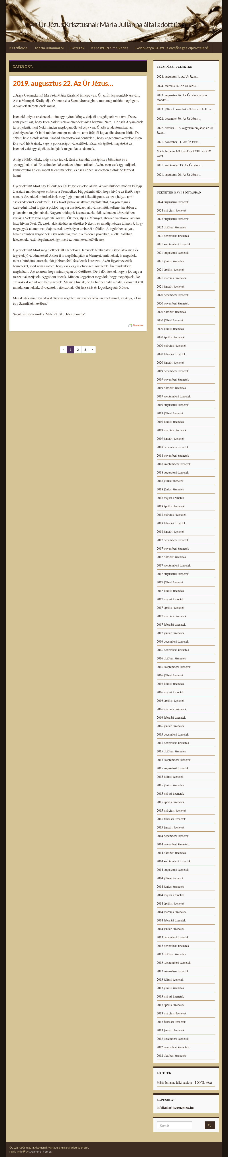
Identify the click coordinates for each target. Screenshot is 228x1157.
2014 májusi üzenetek (170, 895)
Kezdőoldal (18, 48)
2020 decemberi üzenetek (173, 295)
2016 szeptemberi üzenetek (174, 667)
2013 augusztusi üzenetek (173, 971)
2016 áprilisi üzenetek (170, 700)
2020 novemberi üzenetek (173, 303)
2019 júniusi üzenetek (170, 421)
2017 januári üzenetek (170, 633)
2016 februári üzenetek (171, 717)
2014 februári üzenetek (171, 920)
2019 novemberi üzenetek (173, 379)
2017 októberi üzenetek (171, 557)
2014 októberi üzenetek (171, 853)
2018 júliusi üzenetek (170, 481)
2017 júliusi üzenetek (170, 582)
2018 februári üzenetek (171, 523)
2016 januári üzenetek (170, 726)
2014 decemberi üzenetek (173, 836)
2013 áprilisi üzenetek (170, 1005)
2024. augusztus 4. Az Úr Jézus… (178, 76)
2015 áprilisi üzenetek (170, 802)
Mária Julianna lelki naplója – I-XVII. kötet (184, 1082)
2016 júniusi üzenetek (170, 683)
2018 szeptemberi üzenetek (174, 464)
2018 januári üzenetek (170, 531)
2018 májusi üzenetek (170, 498)
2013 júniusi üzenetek (170, 988)
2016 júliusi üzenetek (170, 675)
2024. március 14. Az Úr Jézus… (178, 86)
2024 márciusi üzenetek (171, 210)
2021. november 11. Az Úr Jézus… (179, 142)
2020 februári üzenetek (171, 354)
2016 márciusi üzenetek (171, 709)
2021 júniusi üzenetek (170, 261)
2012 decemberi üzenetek (173, 1038)
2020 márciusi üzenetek (171, 345)
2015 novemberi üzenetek (173, 743)
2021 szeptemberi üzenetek (174, 244)
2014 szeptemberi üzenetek (174, 861)
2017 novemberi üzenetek (173, 548)
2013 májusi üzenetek (170, 996)
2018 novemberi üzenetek (173, 455)
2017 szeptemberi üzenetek (174, 565)
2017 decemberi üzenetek (173, 540)
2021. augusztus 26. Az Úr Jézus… (179, 174)
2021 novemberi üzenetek (173, 236)
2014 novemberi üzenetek (173, 844)
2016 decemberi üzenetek (173, 641)
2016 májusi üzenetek (170, 692)
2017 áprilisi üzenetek (170, 607)
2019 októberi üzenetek (171, 388)
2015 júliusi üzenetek (170, 776)
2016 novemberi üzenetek (173, 650)
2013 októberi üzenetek (171, 954)
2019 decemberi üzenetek (173, 371)
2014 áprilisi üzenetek (170, 903)
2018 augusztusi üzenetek (173, 472)
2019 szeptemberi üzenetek (174, 396)
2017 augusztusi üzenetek (173, 574)
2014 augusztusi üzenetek (173, 869)
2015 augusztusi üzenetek (173, 768)
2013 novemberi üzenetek (173, 945)
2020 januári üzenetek (170, 362)
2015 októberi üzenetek (171, 751)
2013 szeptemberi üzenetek (174, 962)
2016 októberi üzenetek (171, 658)
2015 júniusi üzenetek (170, 785)
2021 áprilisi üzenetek (170, 269)
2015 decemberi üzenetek (173, 734)
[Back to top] (218, 1147)
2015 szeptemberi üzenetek (174, 760)
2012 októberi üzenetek (171, 1055)
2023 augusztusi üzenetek (173, 219)
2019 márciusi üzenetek (171, 430)
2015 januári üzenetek (170, 827)
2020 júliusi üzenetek (170, 320)
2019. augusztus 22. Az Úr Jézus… (63, 83)
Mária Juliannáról (49, 48)
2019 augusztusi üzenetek (173, 405)
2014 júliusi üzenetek (170, 878)
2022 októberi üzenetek (171, 227)
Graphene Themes (40, 1151)
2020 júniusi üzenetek (170, 329)
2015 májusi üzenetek (170, 793)
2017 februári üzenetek (171, 624)
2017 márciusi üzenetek (171, 616)
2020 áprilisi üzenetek (170, 337)
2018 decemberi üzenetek (173, 447)
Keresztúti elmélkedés (109, 48)
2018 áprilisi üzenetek (170, 506)
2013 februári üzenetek (171, 1022)
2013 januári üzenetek (170, 1030)
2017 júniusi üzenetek (170, 591)
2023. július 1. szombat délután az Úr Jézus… (185, 109)
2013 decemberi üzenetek (173, 937)
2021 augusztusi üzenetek (173, 252)
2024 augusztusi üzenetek (173, 202)
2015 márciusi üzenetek (171, 810)
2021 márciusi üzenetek (171, 278)
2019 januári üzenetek (170, 438)
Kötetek (77, 48)
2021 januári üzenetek (170, 286)
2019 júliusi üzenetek (170, 413)
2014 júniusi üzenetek (170, 886)
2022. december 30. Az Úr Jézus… (179, 118)
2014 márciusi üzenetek (171, 912)
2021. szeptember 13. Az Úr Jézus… (180, 165)
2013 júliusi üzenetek (170, 979)
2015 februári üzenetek (171, 819)
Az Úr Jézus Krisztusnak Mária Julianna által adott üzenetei (114, 24)
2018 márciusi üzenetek (171, 514)
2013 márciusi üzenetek (171, 1013)
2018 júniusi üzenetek (170, 489)
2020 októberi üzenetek (171, 312)
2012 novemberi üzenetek (173, 1047)
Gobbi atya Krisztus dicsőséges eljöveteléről (172, 48)
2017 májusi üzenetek (170, 599)
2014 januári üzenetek (170, 929)
